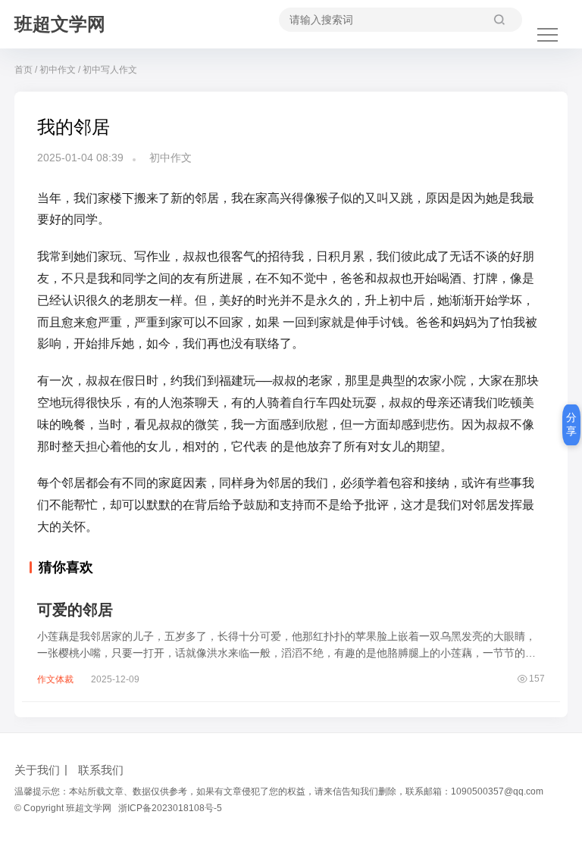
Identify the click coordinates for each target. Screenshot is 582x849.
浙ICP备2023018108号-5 (170, 808)
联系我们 (101, 769)
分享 (571, 424)
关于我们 (37, 769)
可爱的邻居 (75, 609)
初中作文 (57, 69)
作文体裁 (55, 679)
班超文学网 (59, 24)
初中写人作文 (110, 69)
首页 (23, 69)
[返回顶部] (552, 664)
